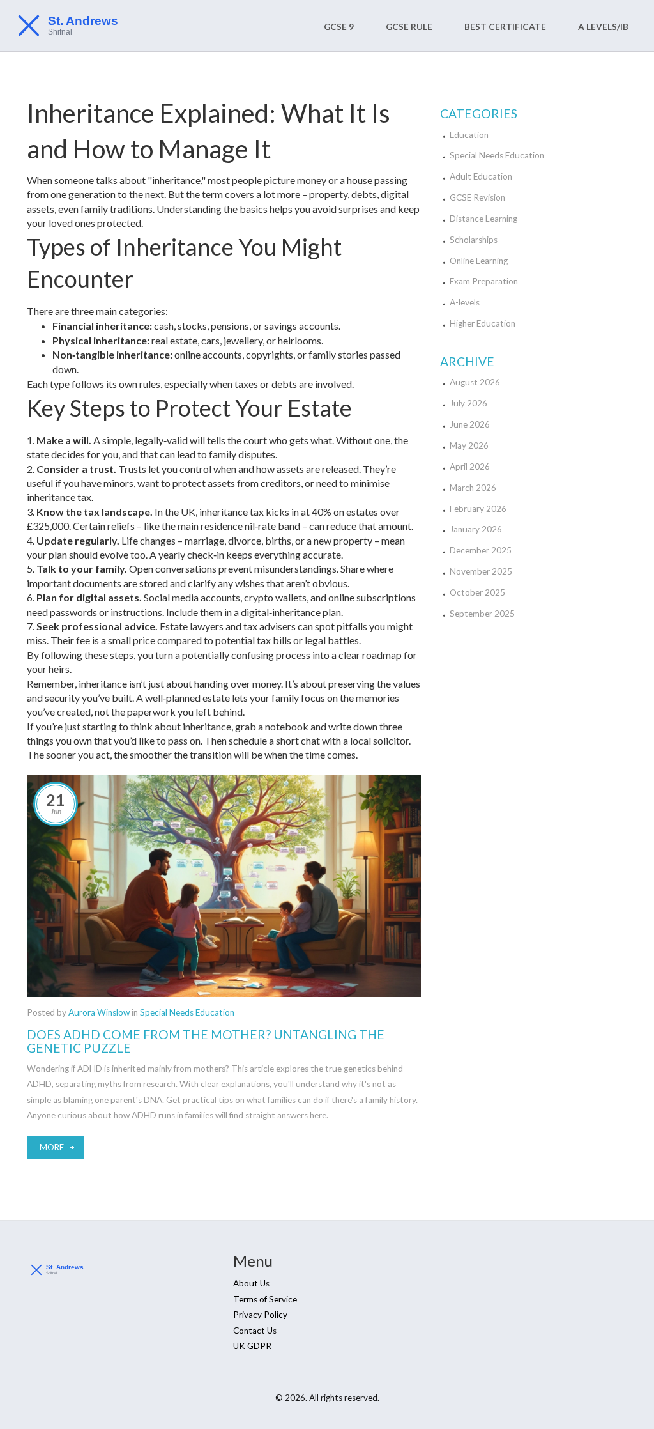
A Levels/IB (603, 27)
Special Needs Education (187, 1012)
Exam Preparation (484, 281)
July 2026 (468, 403)
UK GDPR (252, 1346)
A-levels (465, 302)
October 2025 (477, 592)
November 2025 (481, 571)
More (52, 1147)
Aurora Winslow (99, 1012)
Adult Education (481, 176)
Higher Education (482, 323)
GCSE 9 (339, 27)
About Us (251, 1283)
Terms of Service (265, 1299)
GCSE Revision (477, 197)
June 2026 (470, 424)
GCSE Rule (409, 27)
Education (469, 135)
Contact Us (255, 1330)
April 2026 (470, 466)
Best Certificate (505, 27)
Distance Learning (483, 218)
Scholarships (474, 240)
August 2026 (475, 382)
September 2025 (482, 613)
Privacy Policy (260, 1314)
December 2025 (481, 550)
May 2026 (469, 445)
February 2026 (478, 509)
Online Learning (479, 261)
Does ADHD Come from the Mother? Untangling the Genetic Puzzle (205, 1041)
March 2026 (473, 488)
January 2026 (476, 529)
